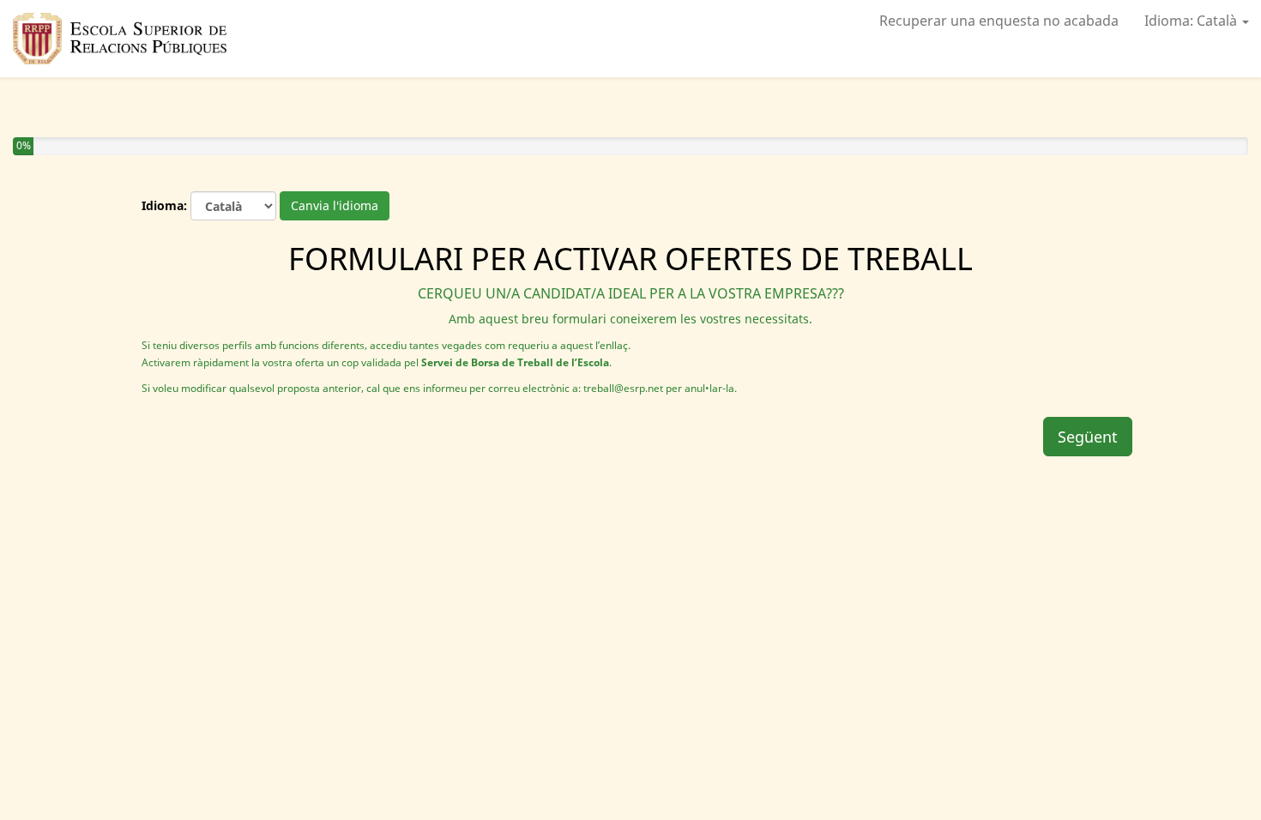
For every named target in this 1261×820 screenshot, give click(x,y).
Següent (1088, 436)
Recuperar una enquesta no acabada (999, 20)
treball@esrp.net (623, 388)
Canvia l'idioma (334, 205)
